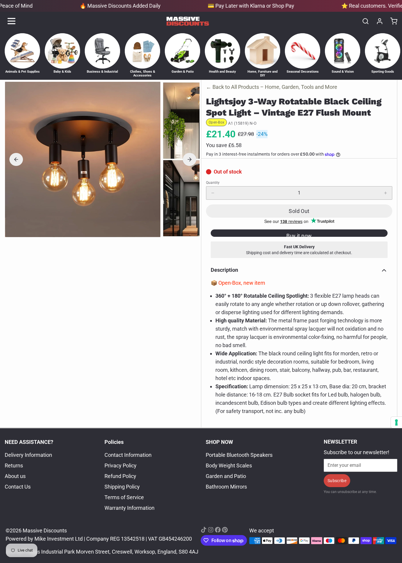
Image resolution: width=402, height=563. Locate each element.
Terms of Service (124, 497)
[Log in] (377, 21)
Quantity (213, 183)
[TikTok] (204, 530)
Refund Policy (120, 476)
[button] (299, 211)
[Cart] (391, 21)
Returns (14, 465)
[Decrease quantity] (212, 192)
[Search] (363, 21)
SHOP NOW (219, 442)
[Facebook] (218, 530)
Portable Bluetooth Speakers (239, 455)
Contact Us (18, 487)
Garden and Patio (226, 476)
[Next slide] (189, 159)
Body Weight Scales (229, 465)
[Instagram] (211, 530)
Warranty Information (129, 508)
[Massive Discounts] (187, 21)
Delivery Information (28, 455)
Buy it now (299, 235)
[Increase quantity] (385, 192)
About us (15, 476)
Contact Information (128, 455)
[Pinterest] (225, 530)
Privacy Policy (120, 465)
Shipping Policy (122, 487)
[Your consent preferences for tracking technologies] (396, 422)
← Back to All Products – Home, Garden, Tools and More (271, 87)
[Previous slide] (16, 159)
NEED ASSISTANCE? (29, 442)
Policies (114, 442)
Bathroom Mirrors (226, 487)
